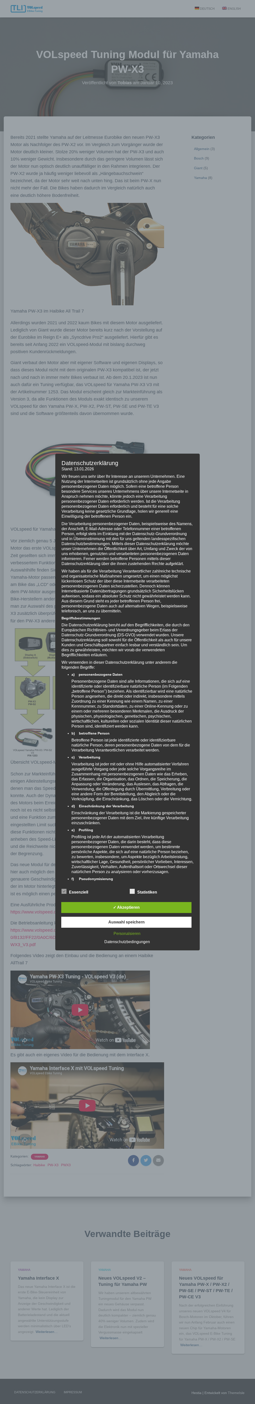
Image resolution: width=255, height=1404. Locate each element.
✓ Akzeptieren (126, 907)
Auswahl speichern (126, 922)
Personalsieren (127, 933)
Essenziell (78, 892)
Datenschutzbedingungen (127, 942)
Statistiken (147, 892)
